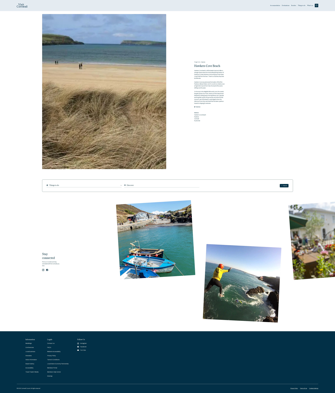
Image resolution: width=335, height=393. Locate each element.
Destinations (285, 5)
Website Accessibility (54, 351)
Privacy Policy (51, 355)
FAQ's (49, 347)
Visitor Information (31, 359)
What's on (310, 5)
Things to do (301, 5)
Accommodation (275, 5)
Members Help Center (54, 372)
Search (285, 185)
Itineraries (28, 355)
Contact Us (51, 343)
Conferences (29, 347)
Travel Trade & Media (31, 372)
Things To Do (197, 62)
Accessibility (29, 368)
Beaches (293, 5)
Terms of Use (303, 388)
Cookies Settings (313, 388)
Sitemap (49, 376)
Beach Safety (29, 363)
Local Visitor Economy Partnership (58, 363)
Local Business (30, 351)
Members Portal (52, 368)
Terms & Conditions (53, 359)
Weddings (28, 343)
